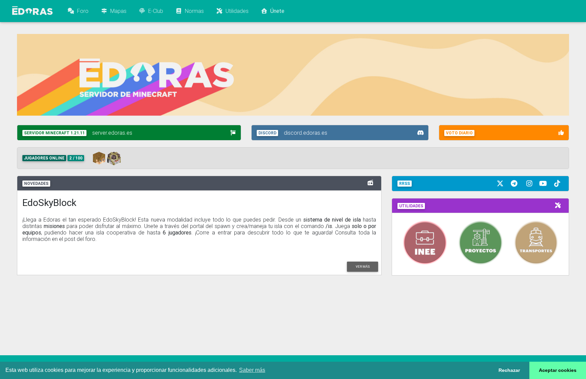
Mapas (117, 10)
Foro (81, 10)
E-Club (154, 10)
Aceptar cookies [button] (558, 370)
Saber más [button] (252, 370)
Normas (193, 10)
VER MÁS (363, 266)
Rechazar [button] (509, 370)
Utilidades (236, 10)
